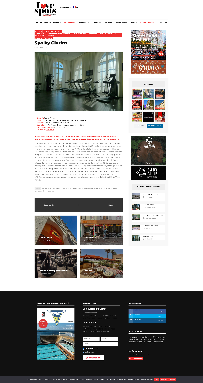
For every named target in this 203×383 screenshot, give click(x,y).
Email (115, 193)
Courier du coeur (78, 209)
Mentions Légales (168, 379)
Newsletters (75, 204)
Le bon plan (76, 212)
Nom (93, 193)
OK (157, 379)
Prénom (73, 193)
